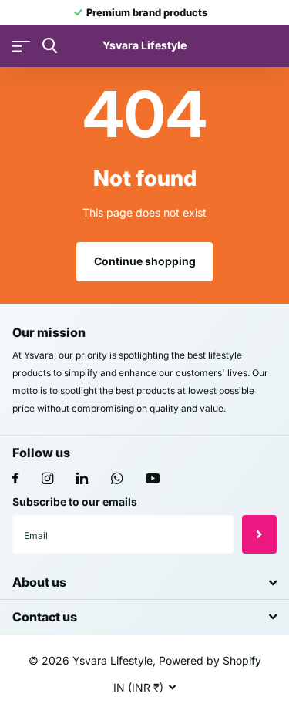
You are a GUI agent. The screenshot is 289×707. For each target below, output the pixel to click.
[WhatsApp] (117, 478)
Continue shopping (145, 261)
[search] (49, 46)
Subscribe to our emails (74, 501)
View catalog (21, 45)
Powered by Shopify (210, 660)
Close (144, 582)
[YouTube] (153, 479)
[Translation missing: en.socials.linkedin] (82, 478)
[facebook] (15, 478)
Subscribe (259, 534)
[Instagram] (47, 478)
